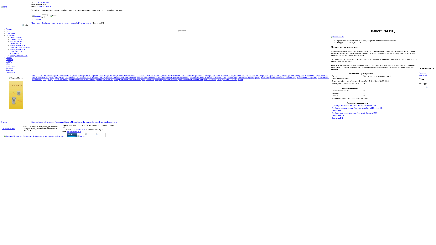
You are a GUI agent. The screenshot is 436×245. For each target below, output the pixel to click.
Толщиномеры (16, 37)
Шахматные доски (138, 80)
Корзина (37, 16)
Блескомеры (120, 78)
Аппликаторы (232, 78)
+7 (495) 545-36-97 (42, 2)
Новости (9, 31)
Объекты (9, 60)
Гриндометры (48, 80)
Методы (9, 62)
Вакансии (9, 70)
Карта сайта (36, 19)
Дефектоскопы (16, 39)
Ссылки (4, 122)
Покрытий (47, 76)
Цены (8, 64)
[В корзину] (427, 88)
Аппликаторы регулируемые (249, 78)
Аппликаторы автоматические (273, 78)
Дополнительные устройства (257, 76)
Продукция (10, 35)
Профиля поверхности (163, 78)
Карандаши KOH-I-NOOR (227, 80)
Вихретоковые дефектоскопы (16, 42)
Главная (9, 29)
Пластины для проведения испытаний (161, 80)
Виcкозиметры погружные (307, 78)
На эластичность (84, 23)
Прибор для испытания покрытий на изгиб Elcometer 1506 (354, 113)
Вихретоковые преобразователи (233, 76)
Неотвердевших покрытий (88, 76)
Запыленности (130, 78)
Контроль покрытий (423, 74)
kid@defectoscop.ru (44, 6)
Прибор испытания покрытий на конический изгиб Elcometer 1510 (358, 108)
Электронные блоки (212, 76)
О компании (10, 33)
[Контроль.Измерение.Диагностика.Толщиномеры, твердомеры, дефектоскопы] (35, 136)
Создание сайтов (8, 129)
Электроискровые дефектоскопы (102, 78)
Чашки (240, 80)
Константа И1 (337, 110)
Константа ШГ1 (338, 115)
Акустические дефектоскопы (146, 76)
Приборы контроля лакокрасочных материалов (17, 52)
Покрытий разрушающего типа (111, 76)
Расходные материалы (18, 56)
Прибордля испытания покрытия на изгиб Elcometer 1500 (354, 106)
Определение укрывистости (102, 80)
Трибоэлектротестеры (180, 78)
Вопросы (9, 68)
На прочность (70, 78)
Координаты (10, 72)
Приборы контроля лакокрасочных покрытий (20, 46)
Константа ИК (337, 118)
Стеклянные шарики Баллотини (203, 80)
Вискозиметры (290, 78)
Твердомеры (59, 78)
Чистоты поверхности (145, 78)
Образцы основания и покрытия (64, 76)
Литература (10, 66)
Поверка (9, 58)
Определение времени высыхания (77, 80)
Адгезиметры (310, 76)
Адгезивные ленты (183, 80)
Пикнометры (59, 80)
